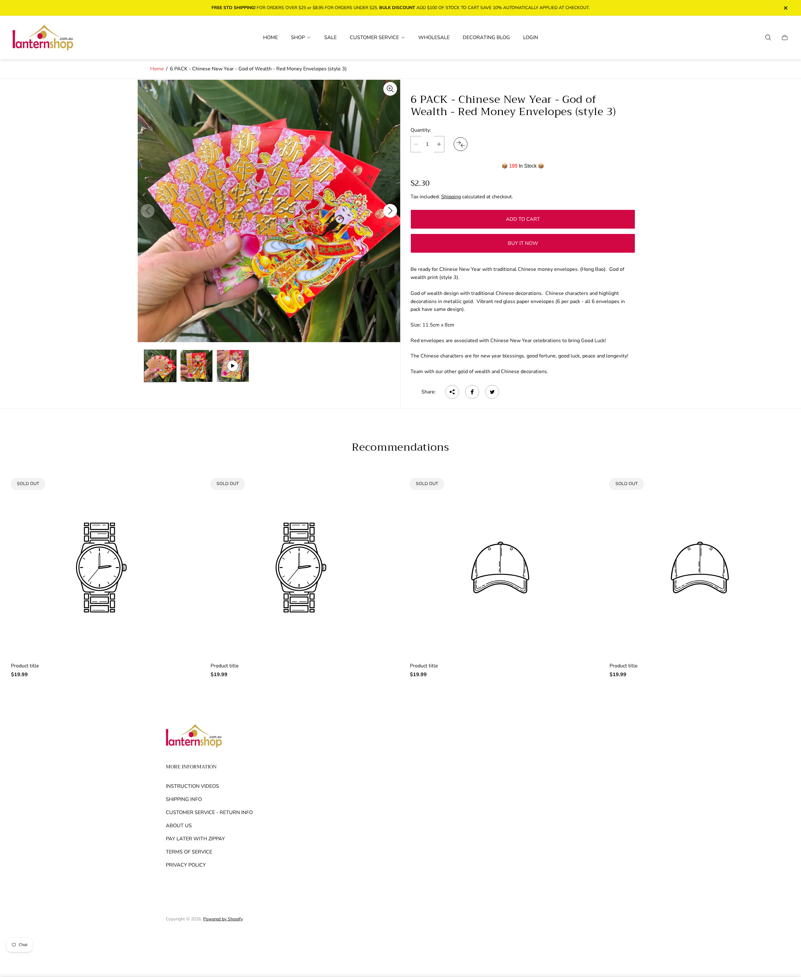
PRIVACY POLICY (186, 865)
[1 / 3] (160, 366)
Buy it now (523, 243)
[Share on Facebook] (472, 392)
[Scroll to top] (628, 936)
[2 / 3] (196, 366)
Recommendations (400, 447)
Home (157, 68)
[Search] (768, 37)
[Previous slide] (148, 211)
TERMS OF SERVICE (189, 851)
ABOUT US (179, 825)
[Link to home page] (194, 736)
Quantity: (421, 130)
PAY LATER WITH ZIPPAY (195, 838)
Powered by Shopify (223, 919)
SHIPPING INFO (184, 799)
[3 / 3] (233, 366)
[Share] (452, 392)
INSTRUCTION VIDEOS (192, 786)
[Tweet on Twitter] (492, 392)
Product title (25, 666)
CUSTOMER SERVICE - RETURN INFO (209, 812)
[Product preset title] (101, 567)
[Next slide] (390, 211)
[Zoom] (390, 89)
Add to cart (523, 219)
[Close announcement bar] (785, 8)
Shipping (451, 196)
